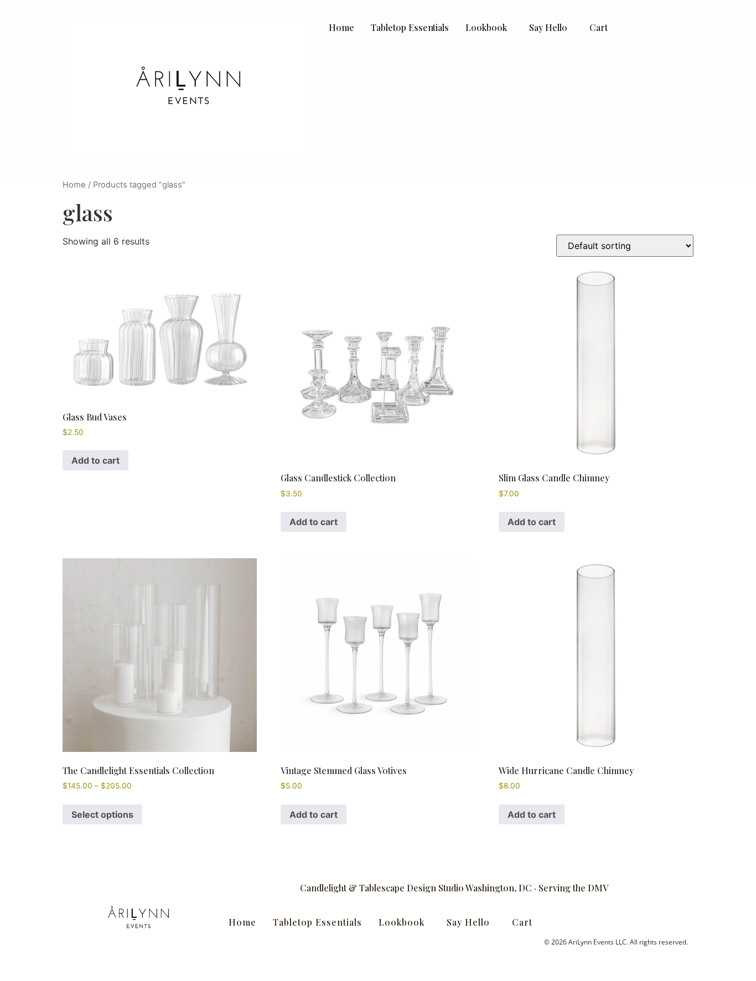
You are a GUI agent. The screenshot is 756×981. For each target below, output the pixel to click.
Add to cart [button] (95, 460)
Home (341, 27)
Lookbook (486, 27)
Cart (598, 27)
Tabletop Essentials (410, 27)
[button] (489, 27)
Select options (102, 814)
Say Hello (548, 27)
